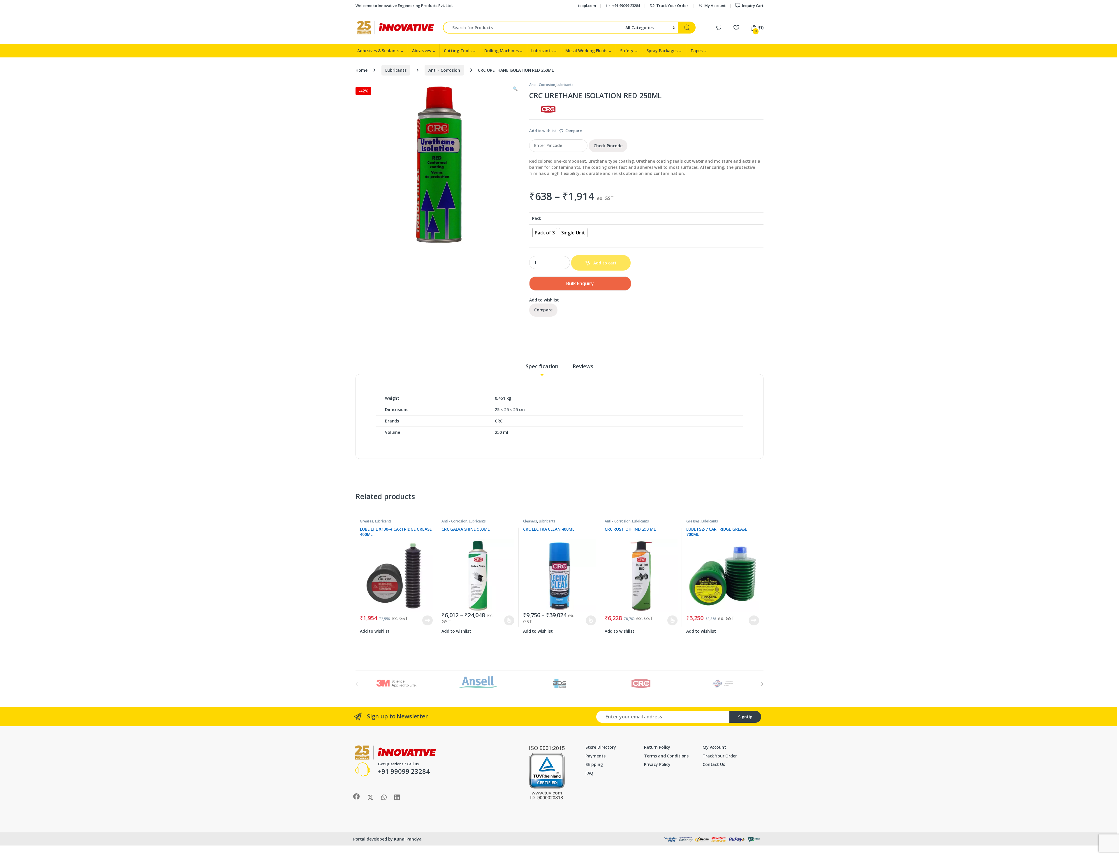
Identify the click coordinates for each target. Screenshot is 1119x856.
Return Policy (657, 747)
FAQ (589, 773)
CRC (499, 421)
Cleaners (530, 521)
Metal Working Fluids (586, 50)
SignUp (745, 717)
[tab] (542, 369)
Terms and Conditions (666, 756)
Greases (366, 521)
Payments (595, 756)
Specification (542, 367)
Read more (427, 620)
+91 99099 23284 (626, 5)
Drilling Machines (501, 50)
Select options (506, 620)
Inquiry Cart (752, 5)
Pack (536, 218)
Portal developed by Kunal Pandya (387, 839)
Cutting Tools (457, 50)
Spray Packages (662, 50)
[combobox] (532, 28)
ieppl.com (587, 5)
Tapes (696, 50)
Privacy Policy (657, 764)
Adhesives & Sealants (378, 50)
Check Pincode (608, 145)
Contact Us (714, 764)
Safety (627, 50)
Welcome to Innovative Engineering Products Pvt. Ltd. (404, 5)
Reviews (583, 367)
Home (361, 70)
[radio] (545, 232)
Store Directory (600, 747)
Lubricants (542, 50)
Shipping (594, 764)
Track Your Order (672, 5)
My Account (714, 5)
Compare (573, 130)
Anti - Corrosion (444, 70)
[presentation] (762, 684)
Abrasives (421, 50)
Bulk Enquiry (580, 283)
